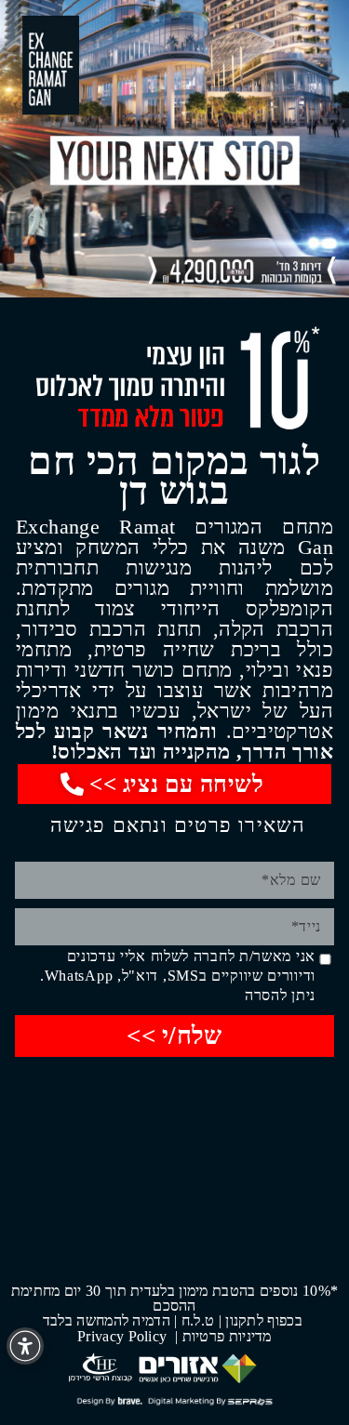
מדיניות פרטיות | (223, 1336)
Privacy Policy (124, 1336)
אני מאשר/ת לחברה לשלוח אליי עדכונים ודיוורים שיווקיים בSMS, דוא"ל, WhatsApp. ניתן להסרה (177, 975)
